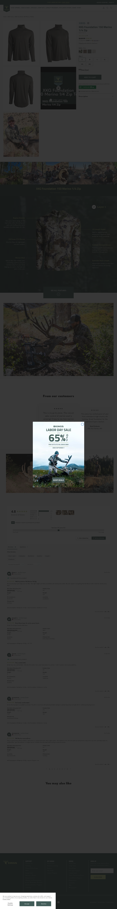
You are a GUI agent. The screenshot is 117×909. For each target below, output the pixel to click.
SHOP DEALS (58, 480)
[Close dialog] (82, 424)
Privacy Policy (6, 899)
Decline (43, 904)
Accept (26, 904)
